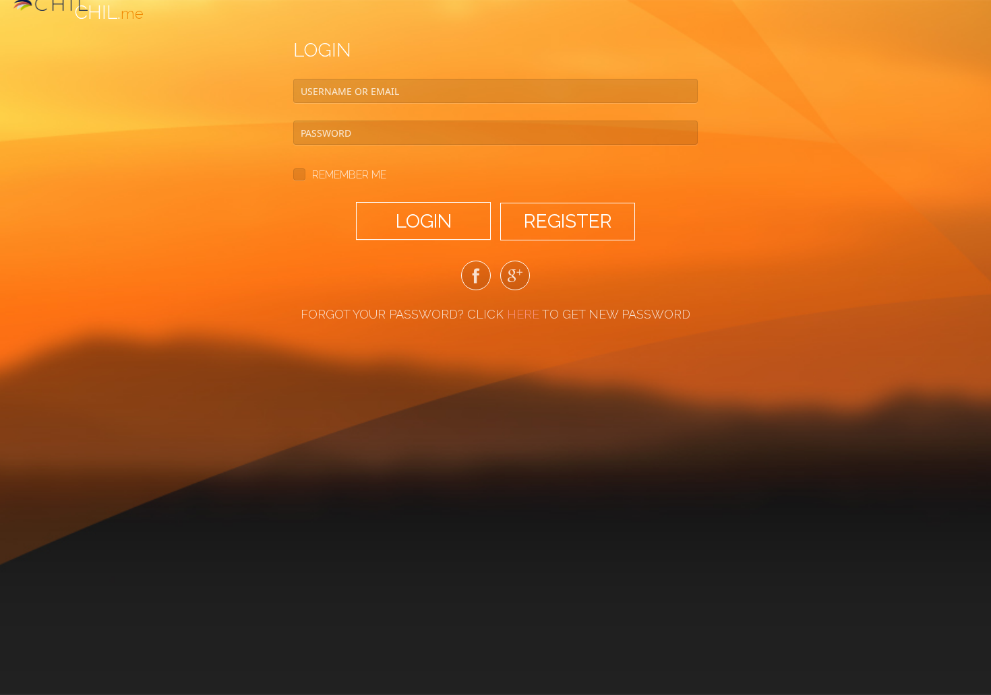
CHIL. (109, 12)
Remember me (349, 174)
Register (568, 221)
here (523, 314)
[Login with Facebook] (476, 278)
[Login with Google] (515, 278)
